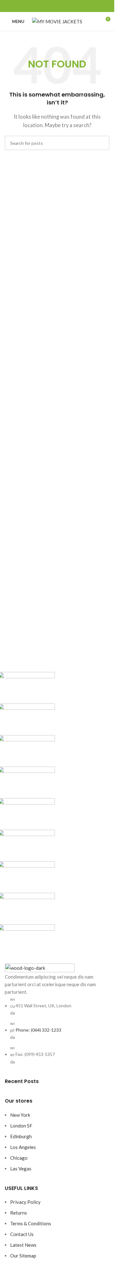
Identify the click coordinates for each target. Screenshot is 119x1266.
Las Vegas (20, 1168)
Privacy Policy (25, 1202)
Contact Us (22, 1234)
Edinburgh (21, 1136)
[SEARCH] (102, 143)
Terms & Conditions (30, 1223)
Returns (18, 1213)
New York (20, 1115)
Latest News (23, 1245)
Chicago (19, 1158)
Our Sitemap (23, 1255)
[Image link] (40, 967)
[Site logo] (57, 21)
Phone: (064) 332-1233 (38, 1030)
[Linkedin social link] (65, 6)
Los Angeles (23, 1147)
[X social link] (49, 6)
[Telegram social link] (72, 6)
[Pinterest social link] (57, 6)
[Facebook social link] (42, 6)
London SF (21, 1125)
